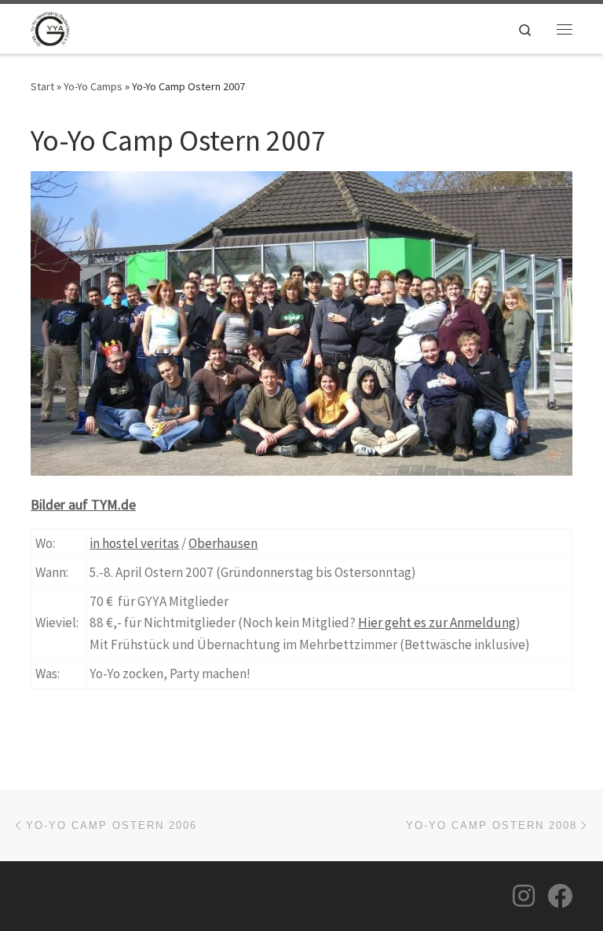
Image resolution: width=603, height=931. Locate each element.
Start (42, 86)
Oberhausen (223, 543)
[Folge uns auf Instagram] (524, 895)
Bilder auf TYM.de (83, 504)
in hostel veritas (134, 543)
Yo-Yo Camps (93, 86)
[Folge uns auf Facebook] (559, 895)
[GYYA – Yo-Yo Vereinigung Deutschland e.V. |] (50, 27)
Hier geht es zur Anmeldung (437, 622)
